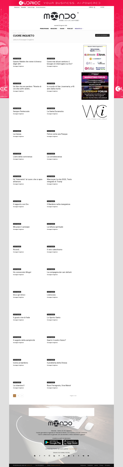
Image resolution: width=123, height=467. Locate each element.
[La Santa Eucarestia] (61, 102)
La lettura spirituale (55, 227)
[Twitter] (78, 456)
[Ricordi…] (28, 240)
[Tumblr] (73, 456)
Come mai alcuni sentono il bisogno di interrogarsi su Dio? (59, 62)
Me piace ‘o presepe (21, 227)
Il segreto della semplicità (24, 340)
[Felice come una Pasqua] (61, 124)
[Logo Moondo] (61, 17)
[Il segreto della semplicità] (28, 331)
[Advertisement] (61, 412)
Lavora (96, 465)
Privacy (101, 465)
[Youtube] (88, 456)
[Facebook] (39, 456)
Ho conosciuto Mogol (22, 272)
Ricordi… (16, 249)
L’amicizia (51, 295)
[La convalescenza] (61, 147)
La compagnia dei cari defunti (59, 272)
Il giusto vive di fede (21, 317)
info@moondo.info (55, 465)
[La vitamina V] (28, 376)
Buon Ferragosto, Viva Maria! (59, 385)
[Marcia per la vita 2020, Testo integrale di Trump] (61, 170)
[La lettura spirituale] (61, 217)
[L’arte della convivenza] (28, 147)
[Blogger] (35, 456)
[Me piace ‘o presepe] (28, 217)
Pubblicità (90, 465)
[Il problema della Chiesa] (61, 353)
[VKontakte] (83, 456)
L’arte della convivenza (22, 157)
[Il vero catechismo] (61, 240)
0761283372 (40, 465)
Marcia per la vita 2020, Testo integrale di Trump (59, 180)
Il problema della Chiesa (57, 363)
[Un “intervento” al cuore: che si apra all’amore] (28, 170)
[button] (92, 7)
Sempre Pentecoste (21, 111)
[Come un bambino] (28, 353)
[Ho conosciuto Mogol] (28, 263)
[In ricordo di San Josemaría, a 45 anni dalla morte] (61, 77)
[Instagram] (49, 456)
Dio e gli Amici (19, 295)
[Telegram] (69, 456)
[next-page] (22, 395)
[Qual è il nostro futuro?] (61, 331)
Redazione (83, 465)
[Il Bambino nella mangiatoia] (61, 195)
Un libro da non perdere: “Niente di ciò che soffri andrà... (27, 87)
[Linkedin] (54, 456)
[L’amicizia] (61, 285)
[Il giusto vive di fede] (28, 308)
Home (14, 33)
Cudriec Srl (29, 465)
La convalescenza (54, 157)
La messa (17, 134)
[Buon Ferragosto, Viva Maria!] (61, 376)
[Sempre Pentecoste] (28, 102)
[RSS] (64, 456)
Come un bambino (20, 363)
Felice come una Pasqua (57, 134)
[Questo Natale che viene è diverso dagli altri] (28, 52)
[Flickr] (44, 456)
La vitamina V (18, 385)
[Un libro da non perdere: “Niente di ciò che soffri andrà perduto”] (28, 77)
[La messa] (28, 124)
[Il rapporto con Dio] (28, 195)
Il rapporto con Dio (21, 204)
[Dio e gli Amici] (28, 285)
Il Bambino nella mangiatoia (58, 204)
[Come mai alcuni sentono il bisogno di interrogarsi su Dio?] (61, 52)
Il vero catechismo (54, 249)
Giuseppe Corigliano (18, 66)
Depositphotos (73, 449)
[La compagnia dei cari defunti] (61, 263)
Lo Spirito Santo (53, 317)
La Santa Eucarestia (55, 111)
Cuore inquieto (17, 58)
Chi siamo (107, 465)
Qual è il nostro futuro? (56, 340)
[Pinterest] (59, 456)
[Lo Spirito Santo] (61, 308)
